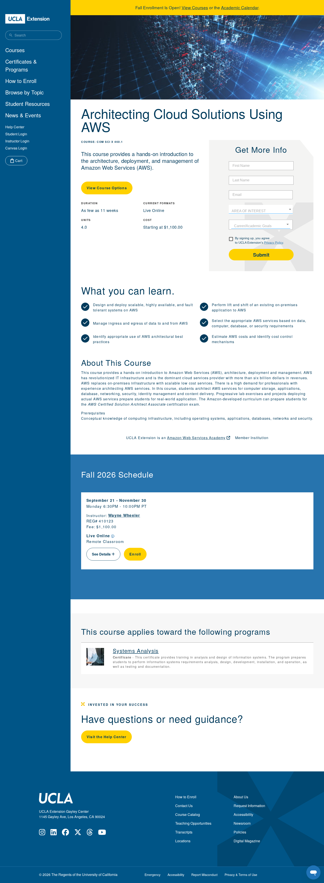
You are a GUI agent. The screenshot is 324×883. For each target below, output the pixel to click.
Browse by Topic (24, 92)
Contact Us (184, 805)
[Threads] (90, 833)
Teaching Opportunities (193, 823)
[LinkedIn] (53, 833)
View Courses (195, 7)
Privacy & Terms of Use (241, 874)
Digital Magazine (247, 840)
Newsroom (242, 823)
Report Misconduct (204, 874)
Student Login (16, 133)
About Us (241, 796)
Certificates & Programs (21, 65)
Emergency (152, 874)
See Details (102, 554)
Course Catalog (187, 814)
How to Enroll (20, 81)
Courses (15, 50)
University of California (99, 874)
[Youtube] (102, 833)
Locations (182, 840)
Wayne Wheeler (124, 515)
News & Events (23, 115)
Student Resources (27, 103)
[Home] (27, 19)
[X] (77, 833)
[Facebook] (65, 833)
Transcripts (183, 832)
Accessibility (243, 814)
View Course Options (107, 187)
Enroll (135, 554)
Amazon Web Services (196, 437)
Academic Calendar (239, 7)
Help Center (14, 126)
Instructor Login (17, 140)
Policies (240, 832)
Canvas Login (16, 148)
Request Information (249, 805)
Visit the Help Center (106, 736)
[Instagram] (42, 833)
